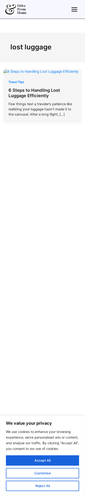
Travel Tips (16, 82)
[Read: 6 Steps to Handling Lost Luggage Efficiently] (41, 71)
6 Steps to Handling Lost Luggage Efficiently (34, 93)
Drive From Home (22, 9)
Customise (42, 473)
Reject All (42, 486)
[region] (42, 456)
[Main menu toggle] (74, 9)
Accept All (42, 460)
